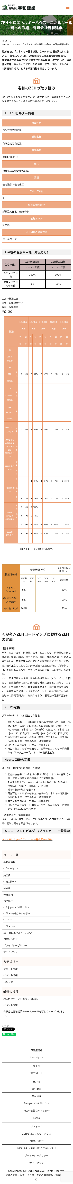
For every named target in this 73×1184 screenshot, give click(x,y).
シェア (5, 1026)
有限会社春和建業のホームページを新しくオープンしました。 (34, 1013)
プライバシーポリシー (15, 945)
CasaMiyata (12, 868)
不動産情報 (9, 862)
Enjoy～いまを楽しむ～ (17, 907)
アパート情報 (10, 969)
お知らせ (8, 981)
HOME (4, 41)
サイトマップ (10, 951)
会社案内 (8, 894)
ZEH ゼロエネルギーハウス (17, 932)
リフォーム (9, 926)
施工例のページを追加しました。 (21, 998)
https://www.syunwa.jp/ (16, 170)
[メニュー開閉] (67, 7)
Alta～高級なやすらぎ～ (18, 913)
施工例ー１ (11, 881)
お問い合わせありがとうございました (36, 1148)
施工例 (7, 875)
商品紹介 (8, 901)
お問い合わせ (10, 939)
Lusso (9, 919)
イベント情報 (10, 975)
